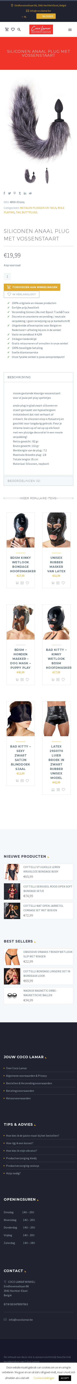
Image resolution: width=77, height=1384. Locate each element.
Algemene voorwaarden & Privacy (26, 1075)
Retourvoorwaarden (18, 1098)
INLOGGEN (47, 16)
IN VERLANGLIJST (24, 294)
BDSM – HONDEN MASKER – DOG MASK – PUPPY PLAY (20, 658)
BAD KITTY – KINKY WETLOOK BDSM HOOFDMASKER (59, 658)
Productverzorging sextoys (22, 1165)
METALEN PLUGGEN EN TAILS (38, 208)
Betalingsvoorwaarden (20, 1090)
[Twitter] (9, 193)
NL (25, 16)
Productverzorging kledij (21, 1158)
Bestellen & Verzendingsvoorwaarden (29, 1083)
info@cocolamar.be (40, 10)
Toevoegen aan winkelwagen (34, 287)
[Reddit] (30, 193)
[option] (38, 121)
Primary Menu (70, 29)
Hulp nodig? (13, 1173)
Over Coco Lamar (16, 1068)
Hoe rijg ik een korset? (19, 1143)
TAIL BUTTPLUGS (26, 212)
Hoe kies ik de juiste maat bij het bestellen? (32, 1135)
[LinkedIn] (25, 193)
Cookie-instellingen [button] (43, 1378)
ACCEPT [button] (65, 1378)
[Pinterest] (14, 193)
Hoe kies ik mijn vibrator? (21, 1150)
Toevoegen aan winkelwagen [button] (17, 583)
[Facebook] (4, 193)
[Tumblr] (19, 193)
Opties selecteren (53, 790)
